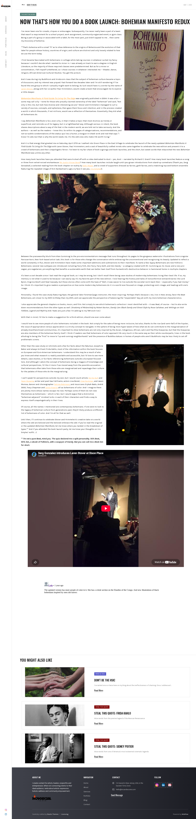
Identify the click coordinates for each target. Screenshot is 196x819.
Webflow (185, 814)
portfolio (6, 42)
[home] (6, 6)
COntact (6, 63)
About (86, 787)
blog (6, 53)
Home (86, 783)
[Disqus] (106, 614)
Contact (87, 804)
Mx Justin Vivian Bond (69, 162)
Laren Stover (27, 89)
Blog (85, 800)
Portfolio (87, 796)
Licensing (64, 814)
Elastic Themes (53, 814)
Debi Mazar (88, 165)
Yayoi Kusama (27, 381)
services (6, 29)
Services (87, 792)
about (6, 19)
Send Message (117, 795)
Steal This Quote (102, 707)
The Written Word (28, 14)
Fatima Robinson (62, 384)
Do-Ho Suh (93, 378)
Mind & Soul (100, 674)
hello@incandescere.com (126, 789)
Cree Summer (87, 381)
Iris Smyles (96, 169)
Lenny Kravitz (51, 387)
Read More (98, 690)
